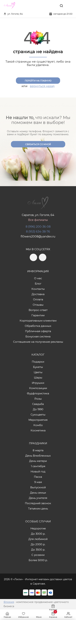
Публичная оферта (38, 331)
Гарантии (38, 315)
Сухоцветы (38, 414)
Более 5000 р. (38, 560)
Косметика (38, 430)
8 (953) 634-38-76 (38, 231)
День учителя (38, 498)
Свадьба (38, 404)
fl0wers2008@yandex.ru (38, 236)
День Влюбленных (38, 455)
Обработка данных (38, 326)
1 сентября (38, 466)
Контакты (38, 289)
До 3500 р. (38, 549)
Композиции (38, 388)
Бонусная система (38, 336)
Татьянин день (38, 508)
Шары (38, 377)
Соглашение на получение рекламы (38, 341)
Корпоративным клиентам (38, 320)
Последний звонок (38, 503)
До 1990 (38, 409)
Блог (38, 283)
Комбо (38, 425)
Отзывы (38, 304)
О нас (38, 278)
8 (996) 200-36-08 (38, 226)
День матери (38, 461)
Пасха (38, 476)
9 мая (38, 482)
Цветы (38, 372)
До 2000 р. (38, 544)
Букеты (38, 367)
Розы (38, 398)
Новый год (38, 471)
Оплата (38, 299)
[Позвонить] (69, 6)
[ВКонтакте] (53, 6)
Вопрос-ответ (38, 310)
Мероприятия (38, 420)
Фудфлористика (38, 393)
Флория (9, 602)
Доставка (38, 294)
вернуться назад (42, 86)
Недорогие (38, 528)
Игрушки (38, 382)
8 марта (38, 450)
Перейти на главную (38, 80)
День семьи (38, 492)
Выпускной (38, 487)
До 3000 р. (38, 533)
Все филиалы (38, 220)
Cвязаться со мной (38, 144)
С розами (38, 555)
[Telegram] (46, 6)
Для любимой (38, 539)
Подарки (38, 361)
